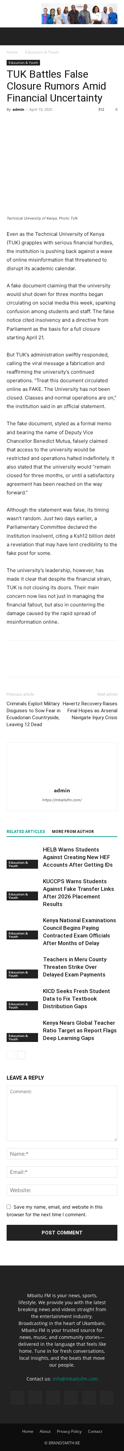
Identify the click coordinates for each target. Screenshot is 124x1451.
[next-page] (21, 1055)
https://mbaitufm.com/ (62, 800)
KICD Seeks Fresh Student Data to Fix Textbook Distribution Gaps (76, 999)
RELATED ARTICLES (26, 831)
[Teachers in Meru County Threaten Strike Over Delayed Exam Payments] (23, 967)
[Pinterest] (43, 124)
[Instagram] (35, 1397)
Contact (95, 1431)
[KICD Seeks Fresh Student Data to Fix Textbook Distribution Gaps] (23, 998)
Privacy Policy (69, 1431)
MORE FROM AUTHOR (73, 831)
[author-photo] (62, 781)
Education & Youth (42, 52)
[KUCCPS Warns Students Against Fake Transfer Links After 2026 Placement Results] (23, 889)
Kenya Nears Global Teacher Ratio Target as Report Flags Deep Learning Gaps (80, 1030)
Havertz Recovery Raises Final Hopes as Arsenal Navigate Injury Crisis (90, 711)
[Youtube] (106, 1397)
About (45, 1431)
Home (12, 52)
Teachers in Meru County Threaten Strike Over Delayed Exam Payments (74, 967)
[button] (11, 36)
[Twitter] (28, 124)
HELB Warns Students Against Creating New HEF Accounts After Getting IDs (78, 857)
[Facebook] (13, 124)
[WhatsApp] (58, 124)
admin (18, 109)
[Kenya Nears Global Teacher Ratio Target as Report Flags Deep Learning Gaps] (23, 1030)
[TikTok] (53, 1397)
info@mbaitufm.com (75, 1379)
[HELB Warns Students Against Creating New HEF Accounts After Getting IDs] (23, 857)
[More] (74, 124)
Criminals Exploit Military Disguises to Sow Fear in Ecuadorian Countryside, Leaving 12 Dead (34, 714)
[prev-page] (11, 1055)
